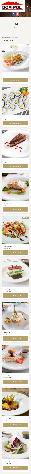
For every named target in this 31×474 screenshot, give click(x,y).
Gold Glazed (7, 246)
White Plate (7, 461)
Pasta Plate (7, 289)
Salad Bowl (7, 375)
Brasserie (6, 160)
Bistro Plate (7, 74)
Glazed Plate (7, 203)
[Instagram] (17, 14)
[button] (27, 6)
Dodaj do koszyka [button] (15, 80)
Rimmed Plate (7, 332)
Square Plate (7, 418)
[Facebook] (13, 14)
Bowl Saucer (7, 117)
